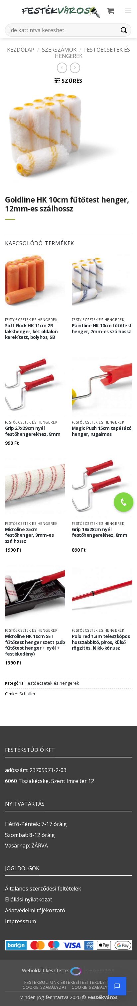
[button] (110, 11)
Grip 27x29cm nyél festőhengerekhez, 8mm (33, 431)
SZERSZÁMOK (59, 49)
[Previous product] (75, 68)
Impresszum (20, 921)
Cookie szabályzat (45, 987)
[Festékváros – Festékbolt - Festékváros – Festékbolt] (60, 11)
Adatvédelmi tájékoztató (35, 910)
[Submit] (124, 29)
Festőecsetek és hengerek (92, 53)
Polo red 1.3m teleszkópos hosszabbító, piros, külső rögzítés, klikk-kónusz (101, 642)
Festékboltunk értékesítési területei (67, 982)
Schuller (27, 694)
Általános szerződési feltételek (43, 888)
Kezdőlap (20, 49)
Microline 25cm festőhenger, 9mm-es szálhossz (29, 535)
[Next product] (62, 68)
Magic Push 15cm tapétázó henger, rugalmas (102, 431)
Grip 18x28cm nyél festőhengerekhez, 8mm (99, 532)
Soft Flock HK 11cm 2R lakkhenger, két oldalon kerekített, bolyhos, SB (31, 331)
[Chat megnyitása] (117, 986)
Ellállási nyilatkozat (28, 899)
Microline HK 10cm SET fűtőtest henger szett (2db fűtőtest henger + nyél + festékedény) (35, 645)
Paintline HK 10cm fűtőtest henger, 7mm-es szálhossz (102, 328)
